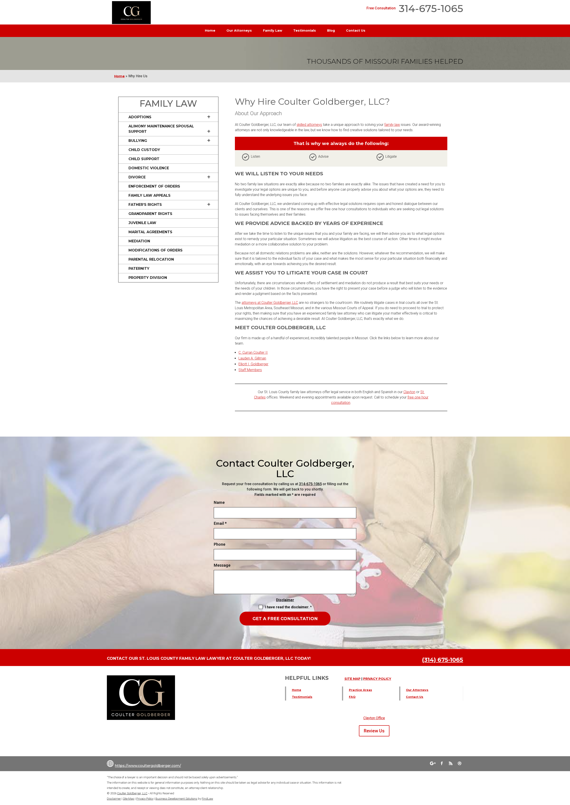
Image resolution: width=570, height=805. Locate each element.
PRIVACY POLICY (377, 679)
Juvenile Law (142, 223)
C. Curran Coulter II (253, 352)
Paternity (138, 268)
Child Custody (144, 150)
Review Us (374, 730)
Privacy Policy (144, 798)
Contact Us (355, 31)
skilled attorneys (309, 125)
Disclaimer (285, 600)
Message (222, 565)
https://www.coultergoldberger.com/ (148, 766)
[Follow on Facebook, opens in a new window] (441, 763)
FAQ (352, 697)
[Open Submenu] (207, 117)
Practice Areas (360, 690)
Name (219, 502)
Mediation (139, 241)
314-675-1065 (431, 8)
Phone (219, 544)
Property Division (147, 278)
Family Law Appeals (149, 195)
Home (210, 31)
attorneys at (270, 302)
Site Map (128, 798)
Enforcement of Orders (154, 186)
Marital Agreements (150, 232)
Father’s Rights (145, 204)
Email (220, 523)
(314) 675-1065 (442, 659)
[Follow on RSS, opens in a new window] (450, 763)
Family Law (272, 31)
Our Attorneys (239, 31)
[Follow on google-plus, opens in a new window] (432, 763)
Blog (331, 31)
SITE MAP (352, 679)
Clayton (409, 392)
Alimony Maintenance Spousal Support (161, 129)
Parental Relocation (151, 259)
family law (392, 125)
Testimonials (304, 31)
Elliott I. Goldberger (253, 364)
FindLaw (207, 798)
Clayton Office (374, 718)
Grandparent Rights (150, 214)
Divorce (137, 177)
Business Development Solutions (176, 798)
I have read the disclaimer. (288, 607)
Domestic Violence (148, 168)
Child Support (143, 159)
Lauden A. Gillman (252, 358)
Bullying (137, 141)
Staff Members (250, 370)
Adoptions (139, 117)
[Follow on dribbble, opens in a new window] (459, 763)
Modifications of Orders (155, 250)
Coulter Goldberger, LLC (132, 793)
